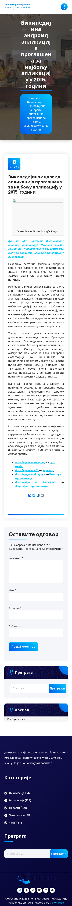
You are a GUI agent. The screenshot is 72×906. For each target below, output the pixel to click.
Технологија (17, 815)
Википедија (34, 102)
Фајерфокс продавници (31, 486)
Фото (12, 823)
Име (12, 590)
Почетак (34, 98)
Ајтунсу (48, 470)
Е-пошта (15, 608)
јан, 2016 (14, 164)
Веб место (15, 626)
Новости (14, 808)
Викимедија (16, 793)
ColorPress (57, 902)
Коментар (16, 558)
